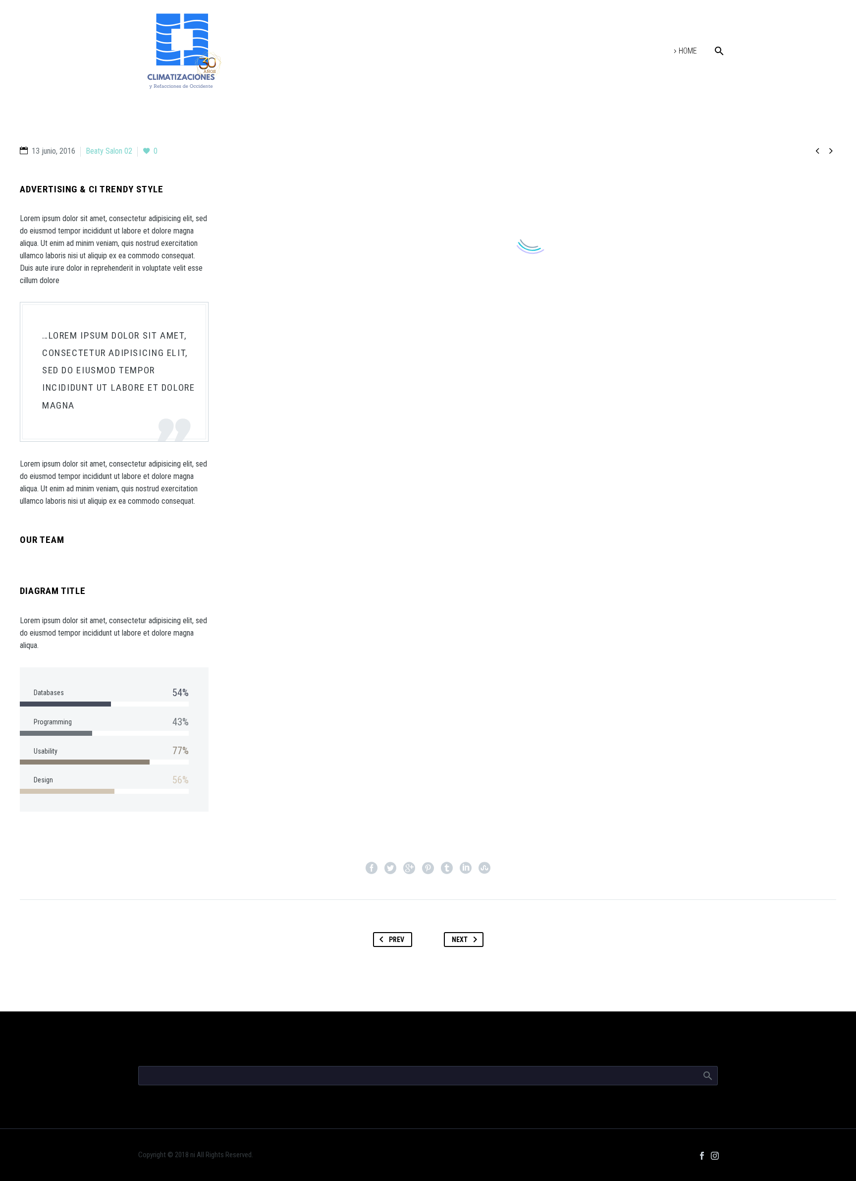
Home (688, 51)
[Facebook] (371, 868)
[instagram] (715, 1156)
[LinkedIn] (466, 868)
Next (460, 940)
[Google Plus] (409, 868)
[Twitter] (390, 868)
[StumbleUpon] (484, 868)
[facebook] (702, 1156)
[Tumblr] (447, 868)
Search (707, 1075)
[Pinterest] (428, 868)
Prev (396, 940)
